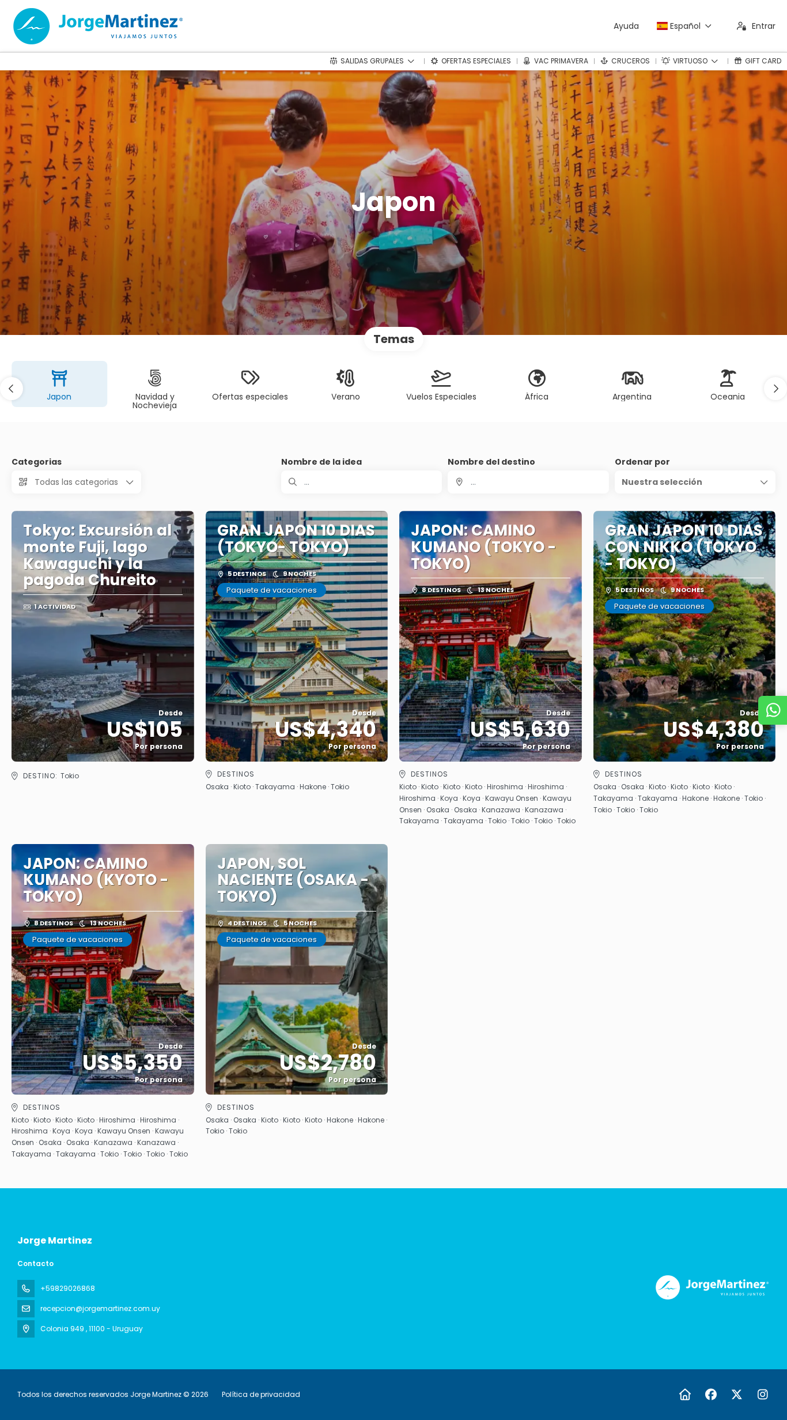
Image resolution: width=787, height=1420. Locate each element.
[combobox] (528, 482)
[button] (11, 388)
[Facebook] (710, 1395)
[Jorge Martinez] (711, 1287)
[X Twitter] (736, 1395)
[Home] (685, 1395)
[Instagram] (762, 1395)
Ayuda (626, 26)
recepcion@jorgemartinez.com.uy (100, 1308)
